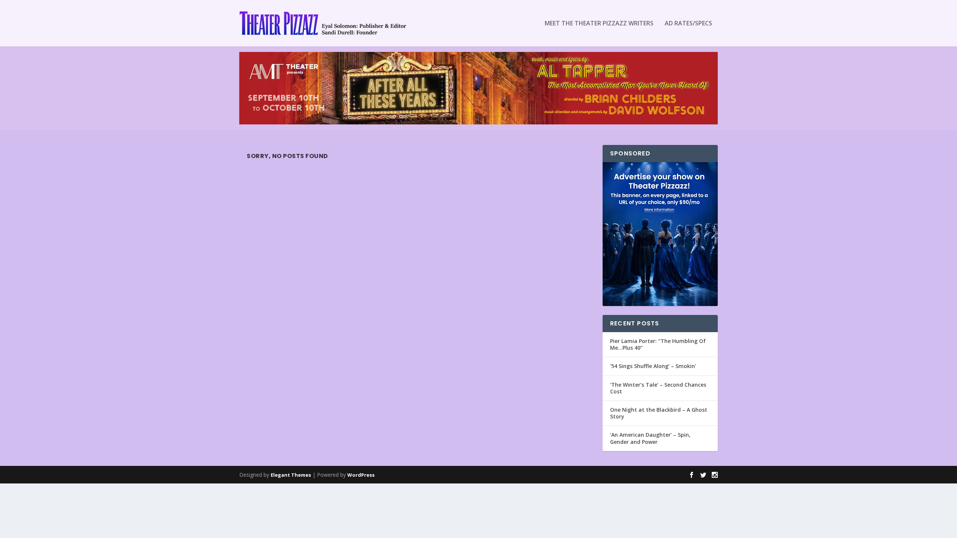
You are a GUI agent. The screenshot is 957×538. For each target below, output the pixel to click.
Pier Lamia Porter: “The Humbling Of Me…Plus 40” (658, 344)
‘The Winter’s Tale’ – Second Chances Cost (658, 388)
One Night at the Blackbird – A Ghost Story (658, 413)
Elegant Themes (291, 474)
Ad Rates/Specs (688, 23)
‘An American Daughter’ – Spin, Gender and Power (650, 438)
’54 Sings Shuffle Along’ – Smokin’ (653, 366)
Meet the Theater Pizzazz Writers (599, 23)
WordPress (361, 474)
